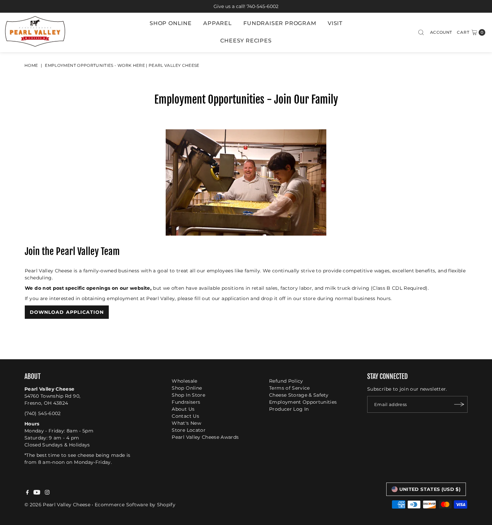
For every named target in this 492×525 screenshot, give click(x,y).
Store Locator (189, 430)
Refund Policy (286, 381)
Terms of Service (289, 388)
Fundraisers (186, 402)
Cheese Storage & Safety (298, 395)
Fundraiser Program (279, 23)
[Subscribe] (459, 404)
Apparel (217, 23)
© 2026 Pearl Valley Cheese (57, 505)
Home (31, 65)
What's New (186, 423)
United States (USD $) (430, 489)
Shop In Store (188, 395)
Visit (335, 23)
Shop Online (171, 23)
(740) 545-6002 (42, 413)
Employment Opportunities (303, 402)
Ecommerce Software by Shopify (135, 505)
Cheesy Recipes (245, 40)
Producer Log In (289, 409)
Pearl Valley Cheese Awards (205, 437)
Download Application (67, 312)
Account (441, 32)
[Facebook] (27, 493)
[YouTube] (36, 493)
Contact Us (185, 416)
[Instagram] (47, 493)
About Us (183, 409)
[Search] (421, 32)
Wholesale (184, 381)
